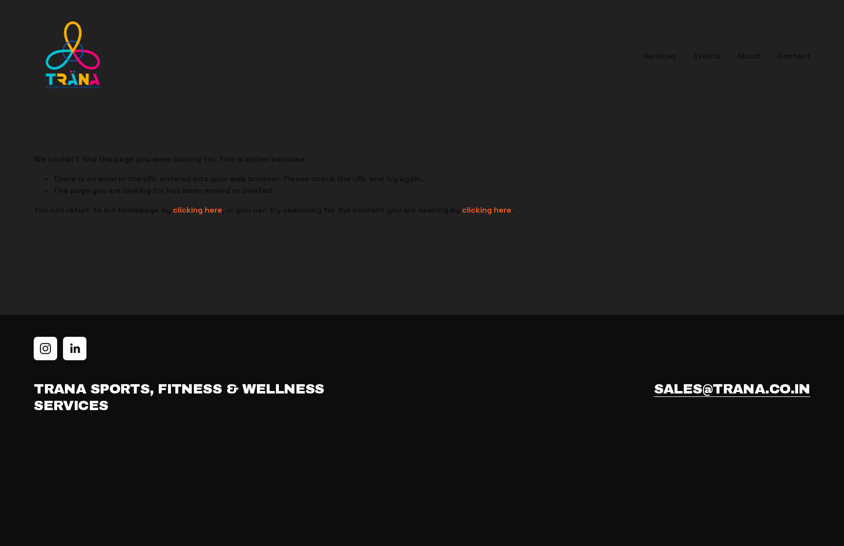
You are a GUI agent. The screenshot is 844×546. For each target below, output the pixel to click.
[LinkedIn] (74, 348)
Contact (794, 56)
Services (659, 56)
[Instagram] (45, 348)
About (748, 56)
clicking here (197, 210)
